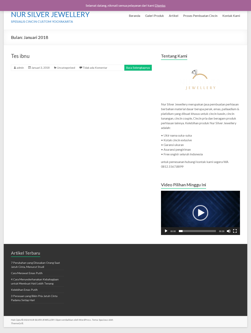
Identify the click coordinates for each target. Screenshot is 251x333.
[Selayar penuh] (235, 231)
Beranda (134, 15)
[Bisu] (229, 231)
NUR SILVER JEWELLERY (50, 14)
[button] (200, 213)
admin (20, 67)
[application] (200, 213)
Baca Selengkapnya (138, 67)
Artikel (173, 15)
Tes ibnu (20, 56)
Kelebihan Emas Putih (24, 289)
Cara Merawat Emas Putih (27, 273)
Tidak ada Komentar (95, 67)
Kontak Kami (231, 15)
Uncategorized (66, 67)
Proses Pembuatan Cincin (200, 15)
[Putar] (166, 231)
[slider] (197, 231)
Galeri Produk (154, 15)
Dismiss (160, 5)
